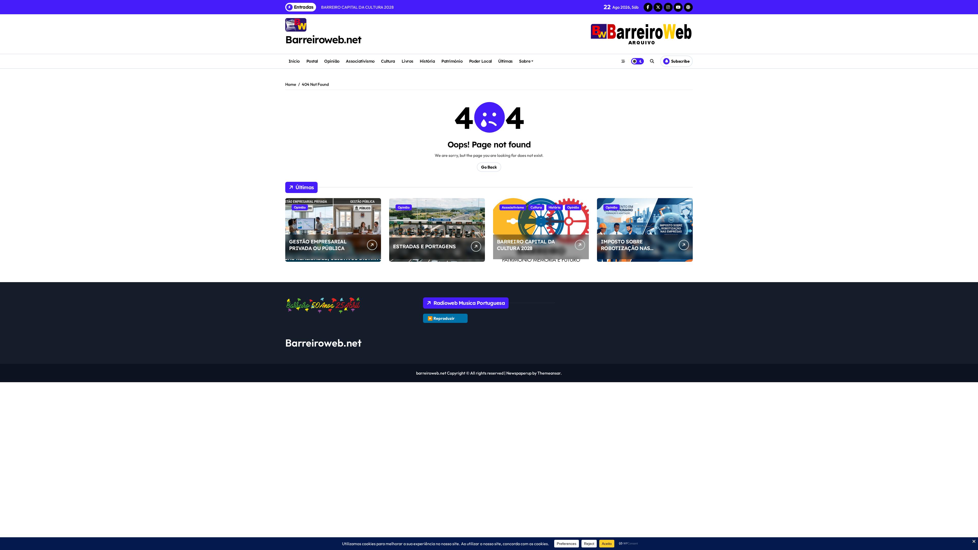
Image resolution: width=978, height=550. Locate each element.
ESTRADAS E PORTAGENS (424, 246)
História (427, 61)
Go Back (489, 167)
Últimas (505, 61)
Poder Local (480, 61)
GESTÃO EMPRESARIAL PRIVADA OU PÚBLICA (317, 244)
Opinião (331, 61)
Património (452, 61)
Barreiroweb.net (323, 39)
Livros (407, 61)
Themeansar (549, 373)
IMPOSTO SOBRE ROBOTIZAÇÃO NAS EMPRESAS (625, 248)
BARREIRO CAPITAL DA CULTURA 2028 (526, 244)
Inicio (294, 61)
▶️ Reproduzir (441, 318)
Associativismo (360, 61)
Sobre (524, 61)
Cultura (388, 61)
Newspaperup (519, 373)
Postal (312, 61)
